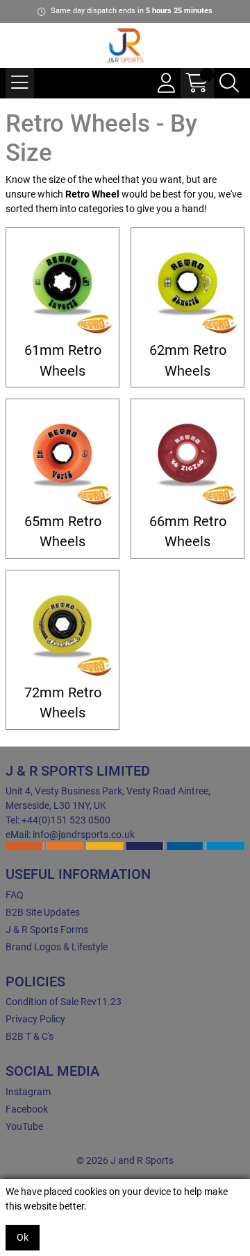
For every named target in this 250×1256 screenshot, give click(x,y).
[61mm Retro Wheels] (62, 284)
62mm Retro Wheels (187, 360)
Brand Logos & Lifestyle (57, 946)
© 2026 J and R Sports (125, 1160)
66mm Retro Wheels (187, 532)
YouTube (24, 1126)
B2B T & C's (29, 1036)
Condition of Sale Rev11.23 (64, 1001)
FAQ (15, 894)
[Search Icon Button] (229, 83)
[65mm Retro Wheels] (62, 455)
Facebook (27, 1109)
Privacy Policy (35, 1018)
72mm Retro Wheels (62, 703)
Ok (22, 1237)
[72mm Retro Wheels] (62, 626)
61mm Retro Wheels (62, 360)
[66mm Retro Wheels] (187, 455)
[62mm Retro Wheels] (187, 284)
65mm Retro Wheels (62, 532)
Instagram (28, 1091)
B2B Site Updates (43, 912)
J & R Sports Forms (47, 929)
